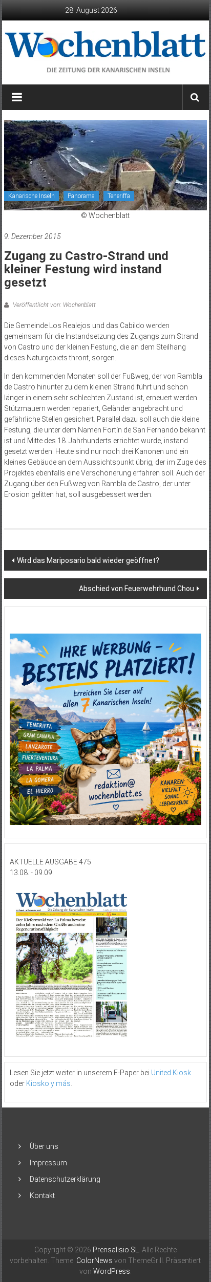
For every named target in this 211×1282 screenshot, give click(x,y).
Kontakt (42, 1195)
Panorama (81, 196)
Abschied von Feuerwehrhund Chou (136, 588)
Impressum (48, 1163)
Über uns (44, 1146)
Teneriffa (119, 196)
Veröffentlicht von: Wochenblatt (53, 305)
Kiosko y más (48, 1083)
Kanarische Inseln (31, 196)
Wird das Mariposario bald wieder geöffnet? (88, 560)
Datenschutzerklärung (65, 1179)
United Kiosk (171, 1073)
